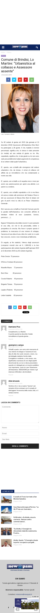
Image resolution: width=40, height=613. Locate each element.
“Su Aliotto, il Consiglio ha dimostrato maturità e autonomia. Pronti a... (25, 531)
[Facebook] (8, 608)
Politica (3, 56)
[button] (37, 47)
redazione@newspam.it (24, 594)
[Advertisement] (20, 23)
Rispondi (11, 339)
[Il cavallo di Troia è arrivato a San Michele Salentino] (6, 499)
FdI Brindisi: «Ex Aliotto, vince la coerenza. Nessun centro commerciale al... (24, 519)
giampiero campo (16, 345)
